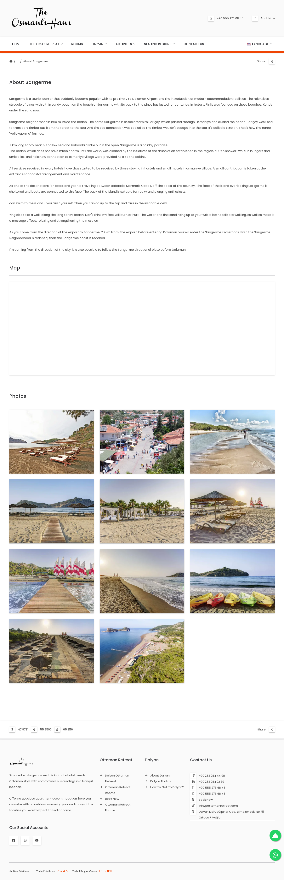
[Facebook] (13, 840)
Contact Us (194, 44)
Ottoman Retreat (44, 44)
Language (260, 44)
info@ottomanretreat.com (218, 806)
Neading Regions (157, 44)
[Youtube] (36, 840)
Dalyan (97, 44)
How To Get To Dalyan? (167, 787)
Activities (124, 44)
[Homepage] (11, 61)
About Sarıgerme (35, 61)
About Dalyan (160, 775)
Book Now (268, 18)
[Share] (272, 61)
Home (16, 44)
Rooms (77, 44)
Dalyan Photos (160, 781)
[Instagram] (25, 840)
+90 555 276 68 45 (230, 18)
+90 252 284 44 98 (212, 776)
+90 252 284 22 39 (211, 782)
